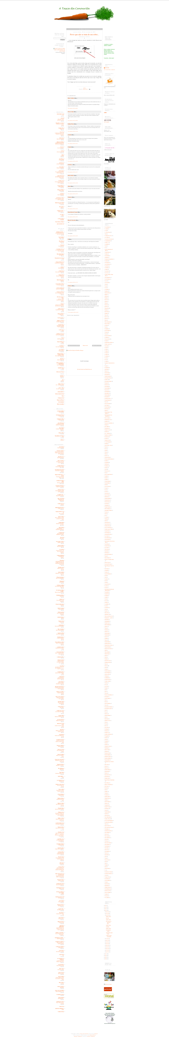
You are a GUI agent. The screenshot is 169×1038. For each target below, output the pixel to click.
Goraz (106, 489)
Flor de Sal (62, 537)
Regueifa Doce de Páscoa (60, 495)
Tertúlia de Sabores (60, 637)
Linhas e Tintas (61, 432)
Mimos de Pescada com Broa (59, 592)
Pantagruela (62, 581)
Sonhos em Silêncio (60, 189)
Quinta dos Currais (108, 746)
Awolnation (107, 289)
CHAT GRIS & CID (60, 114)
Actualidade (107, 244)
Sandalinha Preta (61, 367)
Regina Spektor (107, 759)
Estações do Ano (107, 429)
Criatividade (107, 367)
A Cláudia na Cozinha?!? (59, 941)
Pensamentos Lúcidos (108, 708)
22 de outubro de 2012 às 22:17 (73, 172)
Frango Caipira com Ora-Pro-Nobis (60, 1003)
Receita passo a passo (60, 1001)
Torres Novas (107, 859)
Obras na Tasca (107, 674)
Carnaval (106, 332)
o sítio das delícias (61, 852)
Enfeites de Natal (61, 415)
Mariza (106, 628)
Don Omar (106, 405)
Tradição (106, 864)
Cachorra (106, 325)
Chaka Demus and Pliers (109, 342)
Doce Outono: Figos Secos (60, 346)
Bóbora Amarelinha (60, 404)
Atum (106, 284)
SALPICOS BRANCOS (60, 823)
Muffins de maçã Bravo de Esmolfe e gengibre (60, 731)
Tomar (106, 858)
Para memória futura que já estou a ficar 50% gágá (60, 234)
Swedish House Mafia (108, 822)
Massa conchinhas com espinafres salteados (60, 943)
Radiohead (106, 747)
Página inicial (85, 345)
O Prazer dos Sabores (60, 577)
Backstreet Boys (107, 292)
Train (106, 866)
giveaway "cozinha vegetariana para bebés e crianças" (60, 299)
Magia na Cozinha (61, 803)
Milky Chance (107, 653)
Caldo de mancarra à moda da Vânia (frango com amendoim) (60, 858)
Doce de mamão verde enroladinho (60, 614)
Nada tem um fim (61, 419)
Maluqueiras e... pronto (108, 617)
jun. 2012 (107, 943)
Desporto (106, 382)
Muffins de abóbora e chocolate (60, 569)
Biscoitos (106, 304)
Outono (106, 682)
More (85, 87)
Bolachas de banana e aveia (59, 773)
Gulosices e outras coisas (60, 784)
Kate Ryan (106, 552)
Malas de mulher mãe (60, 359)
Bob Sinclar (107, 311)
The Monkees (107, 846)
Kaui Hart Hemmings (108, 554)
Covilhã (106, 361)
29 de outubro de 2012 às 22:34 (73, 208)
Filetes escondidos (61, 901)
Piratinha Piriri (61, 275)
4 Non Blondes (107, 227)
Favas (106, 448)
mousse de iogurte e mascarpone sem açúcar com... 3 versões (60, 662)
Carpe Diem (62, 665)
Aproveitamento (107, 277)
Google (106, 488)
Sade (105, 789)
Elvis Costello (107, 417)
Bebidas (106, 297)
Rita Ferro (106, 767)
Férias (106, 452)
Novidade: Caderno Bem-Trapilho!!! (60, 429)
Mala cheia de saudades (60, 138)
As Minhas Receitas (60, 465)
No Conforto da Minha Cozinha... (60, 591)
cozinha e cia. (61, 599)
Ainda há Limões (61, 795)
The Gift (106, 839)
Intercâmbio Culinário (108, 510)
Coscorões (62, 983)
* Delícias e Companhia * (59, 932)
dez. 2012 (107, 911)
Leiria (106, 580)
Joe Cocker (106, 536)
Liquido (106, 597)
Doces (106, 401)
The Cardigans (107, 832)
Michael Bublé (107, 641)
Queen (106, 739)
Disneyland (107, 396)
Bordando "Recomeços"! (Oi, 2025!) (60, 524)
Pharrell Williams (107, 715)
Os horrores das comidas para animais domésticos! (59, 182)
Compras (106, 354)
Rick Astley (107, 764)
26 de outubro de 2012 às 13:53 (73, 193)
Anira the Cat (61, 162)
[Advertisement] (59, 76)
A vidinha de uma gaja (60, 333)
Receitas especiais (61, 612)
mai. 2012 (107, 945)
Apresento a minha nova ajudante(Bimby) (60, 840)
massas (106, 636)
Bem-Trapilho (61, 427)
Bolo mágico (62, 707)
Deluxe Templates (91, 1036)
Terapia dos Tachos (60, 879)
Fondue (106, 460)
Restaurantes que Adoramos (109, 761)
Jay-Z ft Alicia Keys (108, 527)
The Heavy (106, 841)
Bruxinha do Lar (61, 456)
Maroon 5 (106, 631)
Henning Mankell (107, 498)
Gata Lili (62, 118)
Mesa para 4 (62, 862)
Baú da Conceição (61, 608)
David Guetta (107, 372)
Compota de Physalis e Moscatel (60, 639)
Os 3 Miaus (62, 214)
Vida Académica (107, 880)
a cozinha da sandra (60, 647)
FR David (106, 464)
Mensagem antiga (97, 345)
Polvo (106, 725)
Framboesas (107, 465)
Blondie (106, 309)
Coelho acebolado (61, 609)
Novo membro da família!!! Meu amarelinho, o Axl (59, 172)
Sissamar (62, 303)
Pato (105, 699)
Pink (105, 717)
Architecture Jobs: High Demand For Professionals (60, 424)
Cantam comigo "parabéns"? (59, 848)
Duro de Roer (61, 206)
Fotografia (106, 462)
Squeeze (106, 813)
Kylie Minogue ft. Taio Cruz (109, 565)
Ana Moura (107, 265)
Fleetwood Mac (107, 457)
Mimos (106, 655)
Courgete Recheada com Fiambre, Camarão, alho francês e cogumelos (60, 928)
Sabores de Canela (61, 749)
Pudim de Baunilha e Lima (60, 991)
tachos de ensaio (61, 972)
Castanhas (106, 337)
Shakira (106, 799)
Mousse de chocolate (60, 447)
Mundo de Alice (61, 621)
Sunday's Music (107, 818)
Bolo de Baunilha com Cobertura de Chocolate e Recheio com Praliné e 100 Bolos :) (60, 869)
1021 (63, 115)
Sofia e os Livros (61, 383)
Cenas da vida (107, 339)
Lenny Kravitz (107, 584)
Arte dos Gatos (61, 170)
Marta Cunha (71, 111)
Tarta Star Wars (61, 781)
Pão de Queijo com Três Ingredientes (60, 601)
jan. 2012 (107, 951)
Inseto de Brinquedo (61, 194)
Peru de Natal (62, 622)
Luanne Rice (107, 607)
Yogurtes (106, 894)
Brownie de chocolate (60, 482)
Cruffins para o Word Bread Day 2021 (59, 574)
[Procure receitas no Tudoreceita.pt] (108, 984)
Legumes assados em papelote (60, 693)
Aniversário (107, 271)
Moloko (106, 658)
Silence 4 (106, 803)
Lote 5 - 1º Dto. (61, 387)
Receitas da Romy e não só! (60, 512)
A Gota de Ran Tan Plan (60, 283)
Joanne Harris (107, 530)
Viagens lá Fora (107, 876)
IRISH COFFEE (61, 411)
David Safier (107, 374)
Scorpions (106, 794)
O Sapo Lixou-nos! (61, 508)
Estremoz (106, 431)
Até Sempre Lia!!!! (61, 905)
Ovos (106, 684)
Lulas (106, 609)
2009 (106, 957)
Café (105, 327)
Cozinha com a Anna (60, 710)
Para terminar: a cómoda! (60, 951)
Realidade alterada (61, 267)
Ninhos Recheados (61, 746)
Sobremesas (107, 808)
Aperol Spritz (62, 538)
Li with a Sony (61, 329)
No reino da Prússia (60, 719)
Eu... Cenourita (107, 433)
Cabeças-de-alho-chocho (60, 604)
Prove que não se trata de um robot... (84, 34)
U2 (105, 870)
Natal (106, 667)
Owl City (106, 686)
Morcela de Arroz (108, 660)
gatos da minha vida (60, 223)
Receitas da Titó (107, 753)
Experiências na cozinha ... (59, 937)
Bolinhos (106, 313)
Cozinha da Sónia (61, 1011)
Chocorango (62, 560)
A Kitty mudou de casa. (60, 151)
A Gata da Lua (61, 270)
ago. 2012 (107, 940)
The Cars (106, 834)
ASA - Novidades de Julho (60, 384)
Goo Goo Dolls (107, 486)
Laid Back (106, 570)
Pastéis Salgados (107, 698)
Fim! (63, 259)
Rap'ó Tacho (62, 772)
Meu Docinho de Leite (60, 887)
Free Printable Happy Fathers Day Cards (59, 587)
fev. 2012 (107, 950)
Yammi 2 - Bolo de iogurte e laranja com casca (59, 653)
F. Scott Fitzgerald (108, 441)
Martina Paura (107, 634)
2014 (106, 907)
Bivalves (106, 306)
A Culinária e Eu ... (60, 494)
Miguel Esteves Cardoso (109, 645)
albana (69, 186)
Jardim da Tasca (107, 525)
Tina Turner (107, 854)
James (106, 520)
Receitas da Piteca (61, 545)
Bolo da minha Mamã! (60, 364)
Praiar (63, 368)
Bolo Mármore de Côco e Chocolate (60, 805)
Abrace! (62, 215)
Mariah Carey (107, 622)
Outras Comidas (61, 516)
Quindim (62, 618)
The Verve (106, 849)
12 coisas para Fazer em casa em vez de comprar (59, 251)
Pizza (106, 722)
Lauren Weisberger (108, 573)
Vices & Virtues (61, 203)
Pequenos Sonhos (61, 827)
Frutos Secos (107, 470)
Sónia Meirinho (61, 681)
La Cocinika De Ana (60, 780)
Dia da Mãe (107, 386)
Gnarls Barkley (107, 482)
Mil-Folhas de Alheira (60, 909)
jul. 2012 (107, 941)
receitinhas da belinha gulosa (60, 481)
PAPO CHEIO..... (61, 776)
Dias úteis (62, 245)
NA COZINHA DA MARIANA (60, 959)
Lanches (106, 572)
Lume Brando (61, 734)
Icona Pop (106, 503)
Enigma (106, 424)
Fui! (63, 955)
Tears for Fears (107, 825)
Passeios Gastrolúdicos (108, 694)
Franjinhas (62, 155)
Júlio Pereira (107, 549)
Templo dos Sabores (60, 764)
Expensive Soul (107, 440)
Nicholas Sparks (107, 670)
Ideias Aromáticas (61, 460)
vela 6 (63, 436)
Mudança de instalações (60, 167)
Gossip (106, 491)
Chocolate (106, 345)
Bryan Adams (107, 323)
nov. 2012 (107, 913)
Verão (106, 875)
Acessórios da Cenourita (109, 239)
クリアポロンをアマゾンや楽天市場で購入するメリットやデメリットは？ (59, 667)
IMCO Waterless (107, 508)
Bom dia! (107, 918)
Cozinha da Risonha (60, 555)
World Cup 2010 (107, 890)
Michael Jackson (107, 643)
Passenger (106, 696)
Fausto (106, 446)
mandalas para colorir (60, 338)
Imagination (107, 505)
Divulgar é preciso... (108, 398)
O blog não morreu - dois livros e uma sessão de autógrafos (60, 551)
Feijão (106, 450)
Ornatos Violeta (107, 681)
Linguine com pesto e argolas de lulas (59, 726)
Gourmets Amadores (60, 450)
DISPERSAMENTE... (60, 232)
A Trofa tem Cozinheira (60, 946)
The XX (106, 852)
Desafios (106, 379)
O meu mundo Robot (60, 652)
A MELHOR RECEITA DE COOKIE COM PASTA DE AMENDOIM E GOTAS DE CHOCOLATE (59, 563)
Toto (105, 863)
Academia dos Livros (108, 235)
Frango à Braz (61, 863)
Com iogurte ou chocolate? (60, 824)
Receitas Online (61, 715)
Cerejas (106, 340)
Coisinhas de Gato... (60, 210)
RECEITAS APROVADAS (61, 926)
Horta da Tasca (107, 501)
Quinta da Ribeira (61, 313)
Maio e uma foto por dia (108, 616)
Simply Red (107, 805)
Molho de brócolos (61, 921)
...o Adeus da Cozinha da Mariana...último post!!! (60, 961)
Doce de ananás (61, 513)
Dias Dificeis (107, 393)
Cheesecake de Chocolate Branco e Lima (60, 477)
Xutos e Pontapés (107, 892)
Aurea (106, 285)
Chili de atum (62, 596)
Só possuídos (61, 166)
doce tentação (61, 446)
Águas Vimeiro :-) (61, 211)
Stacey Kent (107, 815)
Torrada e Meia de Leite (60, 262)
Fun (105, 472)
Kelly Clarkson (107, 557)
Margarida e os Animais (60, 123)
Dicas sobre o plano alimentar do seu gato (60, 120)
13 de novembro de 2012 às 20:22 (73, 312)
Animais (106, 269)
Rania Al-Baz (107, 749)
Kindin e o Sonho (61, 818)
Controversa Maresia (60, 291)
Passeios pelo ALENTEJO (60, 288)
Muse (106, 664)
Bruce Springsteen (108, 321)
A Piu (106, 230)
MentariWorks (93, 1034)
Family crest (62, 129)
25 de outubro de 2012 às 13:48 (73, 182)
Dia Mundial (107, 391)
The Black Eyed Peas (108, 830)
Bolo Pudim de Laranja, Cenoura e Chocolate (60, 791)
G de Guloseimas (61, 964)
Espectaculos (107, 428)
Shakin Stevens (107, 798)
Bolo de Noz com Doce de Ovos (60, 829)
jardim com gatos (61, 308)
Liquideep (106, 595)
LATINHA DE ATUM (60, 883)
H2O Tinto (62, 358)
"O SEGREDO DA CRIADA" (61, 557)
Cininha (69, 147)
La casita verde (61, 532)
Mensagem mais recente (73, 345)
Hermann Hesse (107, 500)
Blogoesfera (85, 89)
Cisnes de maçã (61, 922)
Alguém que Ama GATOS (59, 202)
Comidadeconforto (60, 671)
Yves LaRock (107, 897)
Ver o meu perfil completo (109, 69)
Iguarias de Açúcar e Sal (60, 896)
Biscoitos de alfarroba (60, 546)
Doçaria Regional (107, 400)
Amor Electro (107, 262)
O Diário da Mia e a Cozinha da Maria (60, 354)
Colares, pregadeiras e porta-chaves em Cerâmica (59, 199)
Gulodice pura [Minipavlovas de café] (59, 736)
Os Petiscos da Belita (60, 585)
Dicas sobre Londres (61, 969)
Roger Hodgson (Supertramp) (109, 779)
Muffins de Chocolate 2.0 (60, 720)
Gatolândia (62, 193)
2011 (106, 953)
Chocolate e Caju (61, 832)
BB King (106, 296)
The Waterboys (107, 851)
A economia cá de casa (60, 249)
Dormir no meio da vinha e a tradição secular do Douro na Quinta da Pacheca (59, 452)
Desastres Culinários (60, 745)
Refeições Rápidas (108, 758)
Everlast (106, 438)
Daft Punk (106, 369)
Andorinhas (107, 267)
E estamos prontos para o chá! (60, 914)
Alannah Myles (107, 252)
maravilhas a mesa (61, 839)
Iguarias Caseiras (61, 489)
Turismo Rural (107, 868)
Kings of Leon (107, 562)
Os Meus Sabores (61, 706)
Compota (106, 352)
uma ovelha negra (61, 423)
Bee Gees (106, 299)
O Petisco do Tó (61, 888)
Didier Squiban (107, 394)
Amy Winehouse (107, 264)
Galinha (106, 479)
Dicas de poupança (61, 973)
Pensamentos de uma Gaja (59, 258)
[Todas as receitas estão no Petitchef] (108, 990)
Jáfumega (106, 518)
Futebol (106, 477)
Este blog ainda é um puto (60, 334)
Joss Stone (106, 547)
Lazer (106, 577)
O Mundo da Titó (61, 398)
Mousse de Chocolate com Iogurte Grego (60, 820)
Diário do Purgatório (60, 279)
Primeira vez (107, 732)
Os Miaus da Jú (61, 180)
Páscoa (106, 693)
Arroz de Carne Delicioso (60, 884)
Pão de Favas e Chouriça (60, 634)
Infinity (63, 342)
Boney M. (106, 318)
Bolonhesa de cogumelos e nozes (60, 649)
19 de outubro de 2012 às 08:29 (73, 108)
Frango (106, 467)
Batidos (106, 294)
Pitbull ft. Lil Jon (107, 720)
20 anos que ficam (61, 246)
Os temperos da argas (60, 739)
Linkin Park (107, 593)
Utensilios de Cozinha (108, 871)
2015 (106, 905)
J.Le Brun (106, 517)
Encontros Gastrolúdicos (109, 423)
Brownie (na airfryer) (60, 457)
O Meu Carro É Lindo (60, 371)
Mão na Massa (61, 982)
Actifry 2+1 (107, 242)
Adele (106, 245)
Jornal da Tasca (107, 545)
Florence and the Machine (109, 458)
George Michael (107, 481)
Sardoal (106, 793)
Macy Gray (107, 612)
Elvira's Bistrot (61, 917)
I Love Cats (62, 132)
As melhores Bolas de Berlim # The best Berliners (59, 688)
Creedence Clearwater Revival (109, 362)
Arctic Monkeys (107, 279)
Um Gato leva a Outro (60, 197)
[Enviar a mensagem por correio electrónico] (89, 89)
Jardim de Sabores (60, 617)
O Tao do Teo (61, 138)
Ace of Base (107, 237)
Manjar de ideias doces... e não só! (59, 475)
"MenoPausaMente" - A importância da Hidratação (60, 529)
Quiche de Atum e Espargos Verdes (59, 673)
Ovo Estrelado (61, 900)
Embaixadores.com (108, 419)
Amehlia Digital (61, 522)
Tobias (63, 154)
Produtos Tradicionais (108, 734)
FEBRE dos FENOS (60, 320)
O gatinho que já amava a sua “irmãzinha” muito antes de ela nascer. (59, 133)
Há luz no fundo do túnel (59, 393)
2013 (106, 908)
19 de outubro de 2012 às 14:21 (73, 143)
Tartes (106, 823)
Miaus (106, 640)
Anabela (69, 134)
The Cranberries (107, 837)
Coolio (106, 357)
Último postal (62, 242)
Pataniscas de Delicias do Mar (59, 716)
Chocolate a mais (61, 567)
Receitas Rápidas (107, 754)
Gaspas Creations (61, 350)
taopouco (62, 267)
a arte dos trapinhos (60, 411)
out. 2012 (107, 915)
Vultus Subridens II (60, 341)
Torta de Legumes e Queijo (60, 466)
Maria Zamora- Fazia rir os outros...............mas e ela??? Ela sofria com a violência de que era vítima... (59, 834)
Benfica (106, 301)
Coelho (106, 349)
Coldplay (106, 350)
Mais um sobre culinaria (60, 696)
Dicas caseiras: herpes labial (59, 271)
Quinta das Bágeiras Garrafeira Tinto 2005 (60, 678)
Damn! (63, 330)
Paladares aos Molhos (60, 691)
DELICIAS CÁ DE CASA (60, 724)
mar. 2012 (107, 948)
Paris (106, 691)
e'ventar (62, 337)
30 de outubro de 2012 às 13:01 (73, 216)
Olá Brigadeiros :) (61, 947)
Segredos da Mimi (61, 633)
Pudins (106, 737)
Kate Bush (106, 550)
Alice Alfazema (61, 241)
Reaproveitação (61, 190)
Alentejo (106, 253)
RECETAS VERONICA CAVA (59, 1009)
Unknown (70, 197)
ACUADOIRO (61, 349)
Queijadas (106, 741)
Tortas (106, 861)
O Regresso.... (62, 314)
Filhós (106, 453)
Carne (106, 333)
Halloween (106, 496)
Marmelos (106, 629)
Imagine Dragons (107, 506)
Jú (68, 239)
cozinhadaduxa (61, 625)
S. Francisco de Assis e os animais (60, 125)
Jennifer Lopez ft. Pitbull (109, 529)
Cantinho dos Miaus (60, 419)
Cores (106, 359)
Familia (106, 443)
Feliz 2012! (62, 376)
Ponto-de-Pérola (61, 997)
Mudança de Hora (108, 662)
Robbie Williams (107, 769)
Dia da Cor (106, 384)
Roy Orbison (107, 782)
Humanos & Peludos (60, 141)
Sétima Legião (107, 796)
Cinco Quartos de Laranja (59, 469)
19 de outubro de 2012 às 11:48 (73, 131)
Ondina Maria (71, 124)
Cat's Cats (62, 146)
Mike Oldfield (107, 652)
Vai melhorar (61, 345)
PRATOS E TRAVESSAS (59, 686)
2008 (106, 958)
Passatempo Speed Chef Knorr (60, 800)
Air (105, 247)
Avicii (106, 287)
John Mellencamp (108, 537)
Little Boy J (62, 375)
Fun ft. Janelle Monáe (108, 474)
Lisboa (106, 598)
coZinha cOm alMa (60, 660)
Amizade (106, 260)
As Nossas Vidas (61, 866)
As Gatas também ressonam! (61, 219)
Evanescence (107, 436)
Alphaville (106, 257)
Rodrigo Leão (107, 778)
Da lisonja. (62, 280)
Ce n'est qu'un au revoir (60, 284)
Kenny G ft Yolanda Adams (109, 559)
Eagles (106, 410)
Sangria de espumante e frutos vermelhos (60, 698)
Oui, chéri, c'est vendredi (60, 388)
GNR (106, 484)
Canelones (62, 504)
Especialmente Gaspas (72, 212)
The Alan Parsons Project (109, 827)
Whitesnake (107, 885)
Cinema (106, 347)
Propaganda (107, 735)
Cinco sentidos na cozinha (59, 642)
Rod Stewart (107, 776)
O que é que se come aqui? (59, 759)
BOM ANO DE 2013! (60, 938)
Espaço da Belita (61, 976)
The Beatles (107, 829)
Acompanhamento (108, 240)
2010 (106, 955)
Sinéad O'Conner (107, 806)
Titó (105, 856)
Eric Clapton (107, 426)
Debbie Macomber (108, 376)
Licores (106, 587)
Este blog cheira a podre (60, 321)
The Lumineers (107, 844)
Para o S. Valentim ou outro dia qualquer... (59, 934)
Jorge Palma (107, 544)
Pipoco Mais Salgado (60, 254)
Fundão (106, 476)
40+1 (63, 379)
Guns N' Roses (107, 494)
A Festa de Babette (61, 794)
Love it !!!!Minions (61, 326)
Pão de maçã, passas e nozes (59, 355)
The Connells (107, 835)
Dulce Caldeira (71, 98)
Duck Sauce (107, 408)
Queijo (106, 742)
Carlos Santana (107, 330)
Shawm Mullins (107, 801)
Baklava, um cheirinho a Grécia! (60, 756)
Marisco (106, 626)
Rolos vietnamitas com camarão (60, 751)
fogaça (63, 777)
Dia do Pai (106, 389)
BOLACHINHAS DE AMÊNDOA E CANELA (60, 534)
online (105, 112)
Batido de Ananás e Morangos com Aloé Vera (60, 683)
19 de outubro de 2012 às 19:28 (73, 161)
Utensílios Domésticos (108, 873)
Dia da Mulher (107, 388)
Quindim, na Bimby (61, 542)
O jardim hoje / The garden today (60, 310)
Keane (106, 556)
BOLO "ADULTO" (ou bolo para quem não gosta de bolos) (59, 518)
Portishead (106, 729)
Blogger (96, 1033)
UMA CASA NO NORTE (59, 990)
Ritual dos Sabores (60, 904)
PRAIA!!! (62, 207)
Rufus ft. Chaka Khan (108, 784)
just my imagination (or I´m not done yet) (59, 293)
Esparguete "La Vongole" (60, 765)
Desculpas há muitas (108, 381)
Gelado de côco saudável (60, 486)
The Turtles (106, 847)
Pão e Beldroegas (61, 768)
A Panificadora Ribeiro (60, 595)
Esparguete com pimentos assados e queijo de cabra (60, 876)
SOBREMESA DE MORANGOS (61, 500)
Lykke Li (106, 610)
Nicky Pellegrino (107, 672)
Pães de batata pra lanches (60, 630)
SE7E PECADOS (61, 701)
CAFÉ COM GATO (60, 175)
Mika (106, 650)
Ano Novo (106, 272)
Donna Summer (107, 406)
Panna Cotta (62, 1006)
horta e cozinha (61, 789)
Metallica (106, 638)
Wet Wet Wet (107, 883)
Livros (106, 600)
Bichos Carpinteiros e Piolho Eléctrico (60, 363)
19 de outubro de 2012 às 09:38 (73, 120)
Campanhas (107, 328)
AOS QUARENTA (61, 391)
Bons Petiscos (61, 912)
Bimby (106, 303)
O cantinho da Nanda (60, 994)
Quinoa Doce (62, 769)
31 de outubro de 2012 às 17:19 (73, 282)
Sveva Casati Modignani (109, 820)
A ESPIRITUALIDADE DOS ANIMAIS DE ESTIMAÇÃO (59, 143)
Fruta (106, 469)
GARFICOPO (61, 676)
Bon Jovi (106, 316)
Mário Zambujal (107, 624)
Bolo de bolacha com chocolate (60, 786)
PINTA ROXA (71, 175)
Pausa (106, 701)
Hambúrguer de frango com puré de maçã (59, 761)
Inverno (106, 512)
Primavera (106, 730)
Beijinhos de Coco (61, 897)
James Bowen (107, 522)
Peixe (106, 705)
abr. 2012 (107, 946)
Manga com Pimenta (60, 400)
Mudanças (62, 380)
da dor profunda (61, 159)
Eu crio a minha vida (60, 287)
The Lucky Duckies (108, 842)
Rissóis (106, 766)
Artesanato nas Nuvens (60, 414)
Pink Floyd (106, 718)
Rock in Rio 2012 (108, 774)
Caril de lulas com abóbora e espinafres (59, 471)
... (63, 372)
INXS (106, 513)
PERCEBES (62, 987)
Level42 (106, 585)
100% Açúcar (61, 968)
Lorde (106, 605)
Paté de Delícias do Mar (60, 965)
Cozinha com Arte (61, 503)
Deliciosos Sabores (61, 798)
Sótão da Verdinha (60, 754)
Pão (105, 689)
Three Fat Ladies (61, 856)
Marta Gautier (107, 633)
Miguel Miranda (107, 646)
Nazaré (106, 669)
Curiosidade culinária (60, 843)
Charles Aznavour (108, 344)
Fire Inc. (106, 455)
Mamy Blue (107, 619)
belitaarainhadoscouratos (59, 507)
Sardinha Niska (61, 128)
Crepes (106, 365)
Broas (106, 320)
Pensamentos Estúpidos (108, 706)
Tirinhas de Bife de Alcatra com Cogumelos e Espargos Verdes (59, 978)
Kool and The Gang (108, 564)
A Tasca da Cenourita (84, 1033)
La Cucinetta (61, 549)
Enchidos (106, 421)
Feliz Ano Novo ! (61, 918)
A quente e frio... (61, 908)
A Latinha (106, 228)
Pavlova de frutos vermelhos (59, 809)
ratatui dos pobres (61, 847)
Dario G (106, 371)
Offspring (106, 676)
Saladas (106, 791)
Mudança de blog (61, 844)
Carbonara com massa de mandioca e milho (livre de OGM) (60, 741)
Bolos (106, 315)
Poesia (106, 723)
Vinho (106, 882)
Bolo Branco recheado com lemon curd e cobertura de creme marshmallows (59, 814)
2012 (106, 910)
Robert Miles (107, 771)
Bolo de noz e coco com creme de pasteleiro (60, 462)
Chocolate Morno (61, 808)
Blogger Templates (78, 1036)
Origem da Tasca (107, 679)
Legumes (106, 578)
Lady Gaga (106, 568)
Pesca (106, 711)
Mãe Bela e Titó (107, 614)
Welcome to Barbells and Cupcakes (60, 276)
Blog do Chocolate (72, 220)
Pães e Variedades (61, 629)
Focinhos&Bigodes (61, 185)
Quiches (106, 744)
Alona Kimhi (107, 255)
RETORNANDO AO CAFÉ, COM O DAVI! (59, 177)
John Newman (107, 539)
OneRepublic (107, 677)
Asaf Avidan (107, 282)
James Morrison (107, 524)
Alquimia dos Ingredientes (109, 259)
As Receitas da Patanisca (59, 485)
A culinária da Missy (60, 657)
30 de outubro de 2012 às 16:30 (73, 235)
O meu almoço (61, 950)
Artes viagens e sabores (60, 541)
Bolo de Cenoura (61, 880)
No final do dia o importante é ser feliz (60, 325)
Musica (106, 665)
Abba (106, 233)
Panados (106, 687)
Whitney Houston (108, 887)
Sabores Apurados (60, 986)
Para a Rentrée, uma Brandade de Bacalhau (60, 853)
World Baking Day (108, 888)
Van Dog (62, 150)
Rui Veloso (106, 786)
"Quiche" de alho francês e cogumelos (60, 644)
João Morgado (107, 532)
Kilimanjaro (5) (61, 254)
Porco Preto (107, 727)
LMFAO (106, 602)
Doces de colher (107, 403)
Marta (63, 395)
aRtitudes (62, 439)
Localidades (107, 604)
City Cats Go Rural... (60, 147)
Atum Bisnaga (61, 158)
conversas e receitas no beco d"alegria (60, 892)
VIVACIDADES (61, 402)
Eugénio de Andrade (108, 435)
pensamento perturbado (60, 163)
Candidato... (108, 926)
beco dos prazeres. (61, 317)
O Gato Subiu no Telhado (59, 221)
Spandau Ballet (107, 811)
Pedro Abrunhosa (108, 703)
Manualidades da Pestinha (59, 435)
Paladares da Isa (61, 812)
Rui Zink (106, 787)
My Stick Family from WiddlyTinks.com (84, 369)
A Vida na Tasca (107, 232)
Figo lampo (62, 729)
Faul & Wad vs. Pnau (108, 445)
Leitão (106, 582)
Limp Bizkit (107, 592)
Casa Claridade (61, 237)
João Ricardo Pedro (108, 534)
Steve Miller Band (108, 817)
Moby (106, 657)
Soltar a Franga (61, 238)
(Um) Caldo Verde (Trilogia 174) (59, 712)
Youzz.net (106, 895)
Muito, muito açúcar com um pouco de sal (59, 874)
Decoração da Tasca (108, 377)
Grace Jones (107, 493)
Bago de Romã (61, 527)
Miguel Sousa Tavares (108, 648)
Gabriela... (70, 164)
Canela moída (61, 954)
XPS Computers (106, 121)
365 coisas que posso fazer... (60, 297)
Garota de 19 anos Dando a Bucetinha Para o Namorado (59, 305)
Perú (105, 710)
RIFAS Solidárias (61, 186)
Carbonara (62, 605)
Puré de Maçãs (61, 582)
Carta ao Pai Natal (108, 335)
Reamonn (106, 751)
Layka (106, 575)
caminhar (62, 893)
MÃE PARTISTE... (61, 998)
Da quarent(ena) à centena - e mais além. (59, 263)
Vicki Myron (107, 878)
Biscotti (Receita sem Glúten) (59, 626)
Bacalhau (106, 291)
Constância (106, 356)
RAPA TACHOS (61, 572)
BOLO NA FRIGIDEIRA (60, 578)
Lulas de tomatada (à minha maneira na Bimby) (59, 491)
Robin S (106, 773)
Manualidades (107, 621)
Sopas (106, 810)
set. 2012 (107, 938)
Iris (105, 515)
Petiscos (106, 713)
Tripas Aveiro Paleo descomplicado (61, 703)
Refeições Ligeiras (108, 756)
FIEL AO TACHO (61, 498)
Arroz (106, 280)
